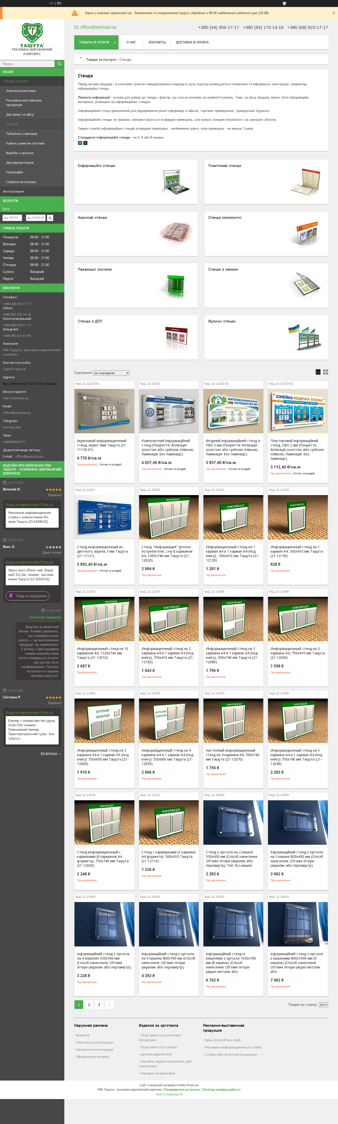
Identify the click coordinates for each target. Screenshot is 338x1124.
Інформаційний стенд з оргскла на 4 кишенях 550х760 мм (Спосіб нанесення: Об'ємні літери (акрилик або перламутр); (104, 960)
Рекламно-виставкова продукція (24, 102)
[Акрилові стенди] (175, 233)
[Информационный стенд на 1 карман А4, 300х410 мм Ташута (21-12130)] (298, 517)
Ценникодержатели (156, 1054)
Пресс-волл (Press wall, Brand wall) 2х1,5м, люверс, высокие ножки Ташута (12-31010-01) (30, 574)
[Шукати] (59, 63)
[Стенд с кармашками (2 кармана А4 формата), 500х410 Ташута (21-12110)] (169, 822)
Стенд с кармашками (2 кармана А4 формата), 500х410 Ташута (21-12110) (168, 856)
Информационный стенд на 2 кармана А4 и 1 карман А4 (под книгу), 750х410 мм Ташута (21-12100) (168, 655)
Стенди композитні (224, 217)
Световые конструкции (94, 1042)
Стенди (12, 124)
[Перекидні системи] (175, 285)
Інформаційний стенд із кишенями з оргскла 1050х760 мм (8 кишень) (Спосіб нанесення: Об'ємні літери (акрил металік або (231, 963)
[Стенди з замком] (305, 285)
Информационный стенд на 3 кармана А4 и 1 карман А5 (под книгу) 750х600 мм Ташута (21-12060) (103, 757)
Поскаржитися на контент (182, 1089)
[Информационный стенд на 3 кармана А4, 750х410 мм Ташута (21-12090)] (298, 619)
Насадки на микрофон (158, 1073)
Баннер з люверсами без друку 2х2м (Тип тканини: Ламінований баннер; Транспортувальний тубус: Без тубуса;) (31, 729)
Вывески (83, 1035)
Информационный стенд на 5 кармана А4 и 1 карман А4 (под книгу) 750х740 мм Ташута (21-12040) (296, 757)
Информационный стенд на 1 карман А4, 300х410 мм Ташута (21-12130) (296, 551)
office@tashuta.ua (17, 412)
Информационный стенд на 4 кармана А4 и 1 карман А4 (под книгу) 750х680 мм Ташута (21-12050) (167, 757)
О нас (131, 42)
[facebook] (80, 144)
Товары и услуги (15, 81)
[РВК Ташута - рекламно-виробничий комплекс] (32, 35)
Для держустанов (20, 162)
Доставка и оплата (192, 42)
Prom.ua (192, 1085)
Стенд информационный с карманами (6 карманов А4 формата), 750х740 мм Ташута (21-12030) (103, 859)
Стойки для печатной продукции (231, 1054)
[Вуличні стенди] (305, 337)
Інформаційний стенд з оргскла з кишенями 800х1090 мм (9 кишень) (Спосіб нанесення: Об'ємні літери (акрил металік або (296, 963)
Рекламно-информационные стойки (233, 1047)
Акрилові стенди (92, 217)
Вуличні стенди (222, 321)
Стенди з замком (223, 269)
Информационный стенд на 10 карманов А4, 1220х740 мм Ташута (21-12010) (102, 653)
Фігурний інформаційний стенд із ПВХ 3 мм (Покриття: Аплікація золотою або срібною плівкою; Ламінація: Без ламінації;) (233, 447)
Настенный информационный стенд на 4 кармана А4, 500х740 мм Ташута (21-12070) (232, 755)
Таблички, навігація (21, 133)
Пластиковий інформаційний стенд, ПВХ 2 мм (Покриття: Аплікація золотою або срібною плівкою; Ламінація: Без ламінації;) (297, 450)
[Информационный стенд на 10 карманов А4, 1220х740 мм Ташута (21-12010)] (104, 619)
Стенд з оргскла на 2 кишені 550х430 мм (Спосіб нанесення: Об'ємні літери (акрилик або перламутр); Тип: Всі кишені (232, 859)
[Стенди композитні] (305, 233)
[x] (85, 144)
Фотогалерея (13, 191)
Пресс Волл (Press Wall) (223, 1040)
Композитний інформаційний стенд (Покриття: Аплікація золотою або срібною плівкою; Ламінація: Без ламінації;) (168, 447)
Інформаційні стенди (96, 165)
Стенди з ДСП (90, 321)
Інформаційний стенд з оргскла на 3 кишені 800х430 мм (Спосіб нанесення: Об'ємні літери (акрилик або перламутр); (296, 859)
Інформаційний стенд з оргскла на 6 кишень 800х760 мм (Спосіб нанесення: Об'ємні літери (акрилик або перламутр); (168, 960)
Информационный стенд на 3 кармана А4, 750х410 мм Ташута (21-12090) (297, 653)
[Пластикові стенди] (305, 182)
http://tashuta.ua (15, 398)
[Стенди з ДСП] (175, 337)
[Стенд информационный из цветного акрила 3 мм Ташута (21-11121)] (104, 517)
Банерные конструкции (94, 1049)
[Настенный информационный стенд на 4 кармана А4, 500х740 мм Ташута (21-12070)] (233, 720)
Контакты (157, 42)
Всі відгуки (49, 753)
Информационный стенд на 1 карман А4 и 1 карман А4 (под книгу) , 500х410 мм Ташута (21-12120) (232, 553)
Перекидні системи (95, 269)
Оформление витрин (92, 1056)
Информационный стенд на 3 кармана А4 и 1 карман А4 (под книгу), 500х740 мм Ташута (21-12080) (232, 655)
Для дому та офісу (20, 114)
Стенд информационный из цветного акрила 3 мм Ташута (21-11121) (102, 551)
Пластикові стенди (224, 165)
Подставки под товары (159, 1047)
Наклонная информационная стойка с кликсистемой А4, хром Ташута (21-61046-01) (29, 517)
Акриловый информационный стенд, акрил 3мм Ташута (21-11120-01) (102, 445)
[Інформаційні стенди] (175, 182)
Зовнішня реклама (21, 90)
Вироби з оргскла (19, 153)
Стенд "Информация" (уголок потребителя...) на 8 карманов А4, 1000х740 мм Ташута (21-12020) (167, 553)
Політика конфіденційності (222, 1089)
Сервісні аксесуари (21, 182)
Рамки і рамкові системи (25, 143)
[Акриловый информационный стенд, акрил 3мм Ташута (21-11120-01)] (104, 411)
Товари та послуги (101, 59)
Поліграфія (14, 172)
